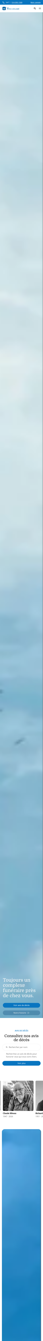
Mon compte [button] (36, 2)
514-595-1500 (17, 2)
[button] (34, 8)
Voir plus (22, 1063)
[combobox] (21, 1047)
